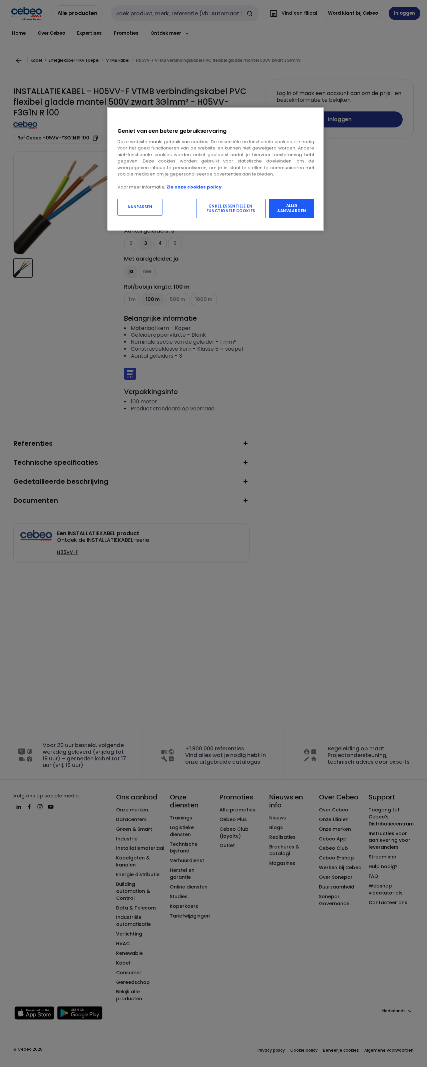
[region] (215, 169)
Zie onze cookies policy (194, 187)
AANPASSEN (139, 207)
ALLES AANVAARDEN (291, 208)
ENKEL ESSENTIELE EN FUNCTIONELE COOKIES (230, 209)
